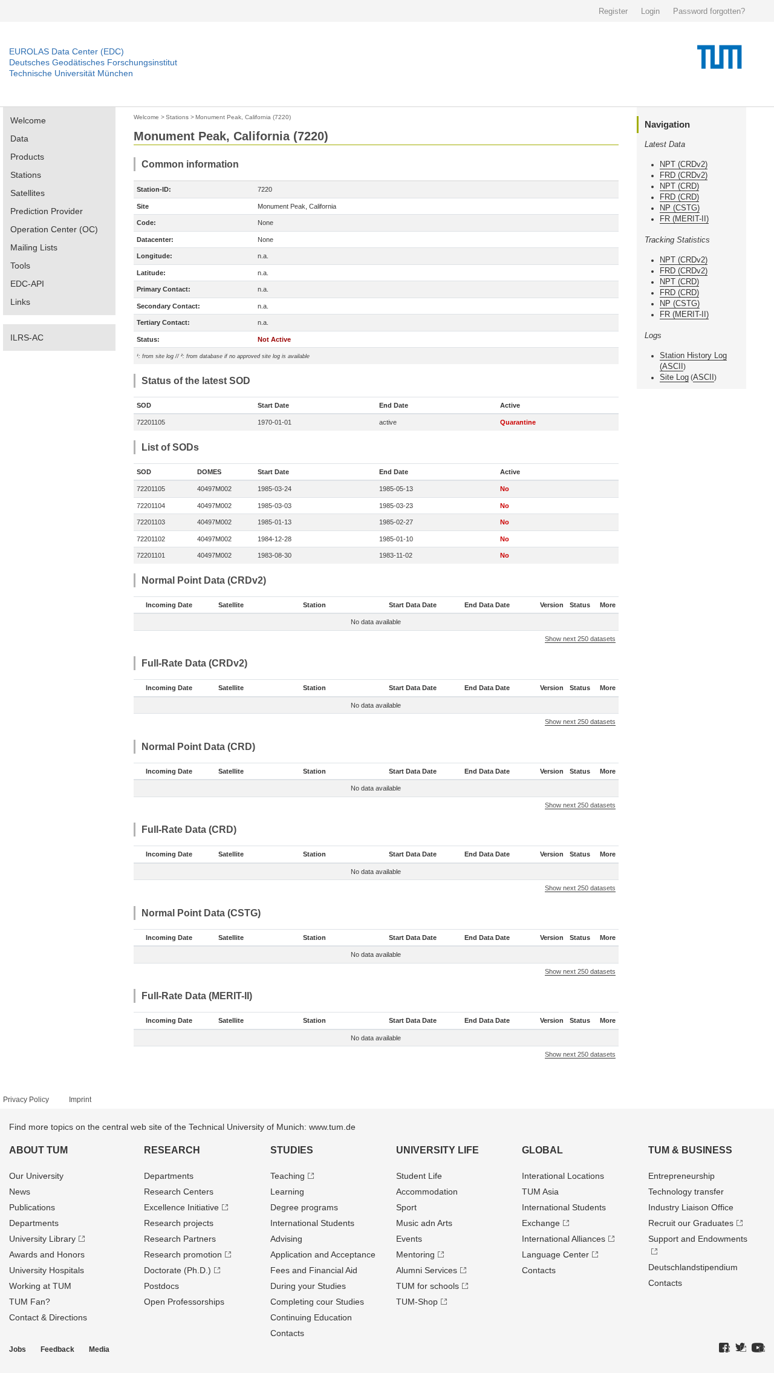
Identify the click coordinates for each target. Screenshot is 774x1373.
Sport (406, 1207)
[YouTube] (758, 1348)
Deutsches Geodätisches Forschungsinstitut (93, 62)
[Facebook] (724, 1348)
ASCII (672, 366)
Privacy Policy (26, 1099)
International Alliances (563, 1239)
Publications (32, 1207)
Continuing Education (311, 1317)
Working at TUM (40, 1286)
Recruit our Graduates (690, 1223)
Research (172, 1150)
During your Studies (308, 1286)
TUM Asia (540, 1191)
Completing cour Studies (317, 1301)
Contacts (287, 1333)
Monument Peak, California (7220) (243, 117)
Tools (20, 265)
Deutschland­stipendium (693, 1267)
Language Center (555, 1254)
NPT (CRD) (679, 186)
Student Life (419, 1176)
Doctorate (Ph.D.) (177, 1270)
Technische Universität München (71, 73)
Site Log (674, 377)
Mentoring (415, 1254)
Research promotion (183, 1254)
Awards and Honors (47, 1254)
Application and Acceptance (323, 1254)
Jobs (17, 1349)
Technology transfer (686, 1191)
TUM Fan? (29, 1301)
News (19, 1191)
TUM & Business (690, 1150)
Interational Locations (563, 1176)
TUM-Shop (417, 1301)
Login (650, 11)
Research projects (178, 1223)
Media (99, 1349)
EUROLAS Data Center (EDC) (66, 51)
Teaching (287, 1176)
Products (27, 156)
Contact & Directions (48, 1317)
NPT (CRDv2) (683, 164)
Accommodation (427, 1191)
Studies (291, 1150)
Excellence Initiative (181, 1207)
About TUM (38, 1150)
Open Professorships (184, 1301)
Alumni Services (426, 1270)
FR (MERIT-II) (684, 218)
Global (542, 1150)
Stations (25, 175)
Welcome (28, 120)
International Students (312, 1223)
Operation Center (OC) (54, 229)
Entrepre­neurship (681, 1176)
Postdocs (161, 1286)
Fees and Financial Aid (313, 1270)
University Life (437, 1150)
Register (613, 11)
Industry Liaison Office (690, 1207)
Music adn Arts (424, 1223)
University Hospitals (46, 1270)
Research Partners (180, 1239)
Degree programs (304, 1207)
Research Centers (178, 1191)
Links (20, 302)
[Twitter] (740, 1348)
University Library (42, 1239)
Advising (286, 1239)
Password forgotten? (709, 11)
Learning (287, 1191)
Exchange (541, 1223)
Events (409, 1239)
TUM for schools (427, 1286)
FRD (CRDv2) (683, 175)
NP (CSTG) (680, 207)
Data (19, 138)
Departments (34, 1223)
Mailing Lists (33, 247)
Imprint (80, 1099)
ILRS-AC (27, 337)
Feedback (57, 1349)
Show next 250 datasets (580, 638)
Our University (36, 1176)
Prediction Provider (46, 211)
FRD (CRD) (679, 196)
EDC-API (27, 284)
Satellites (27, 193)
